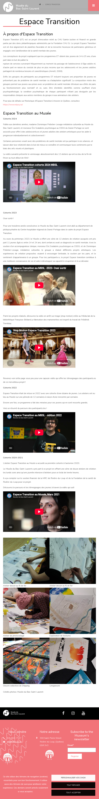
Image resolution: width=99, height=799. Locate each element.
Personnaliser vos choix (73, 778)
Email (71, 745)
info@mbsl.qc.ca (14, 741)
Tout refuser (73, 785)
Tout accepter (73, 792)
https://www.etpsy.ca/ (13, 104)
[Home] (14, 712)
